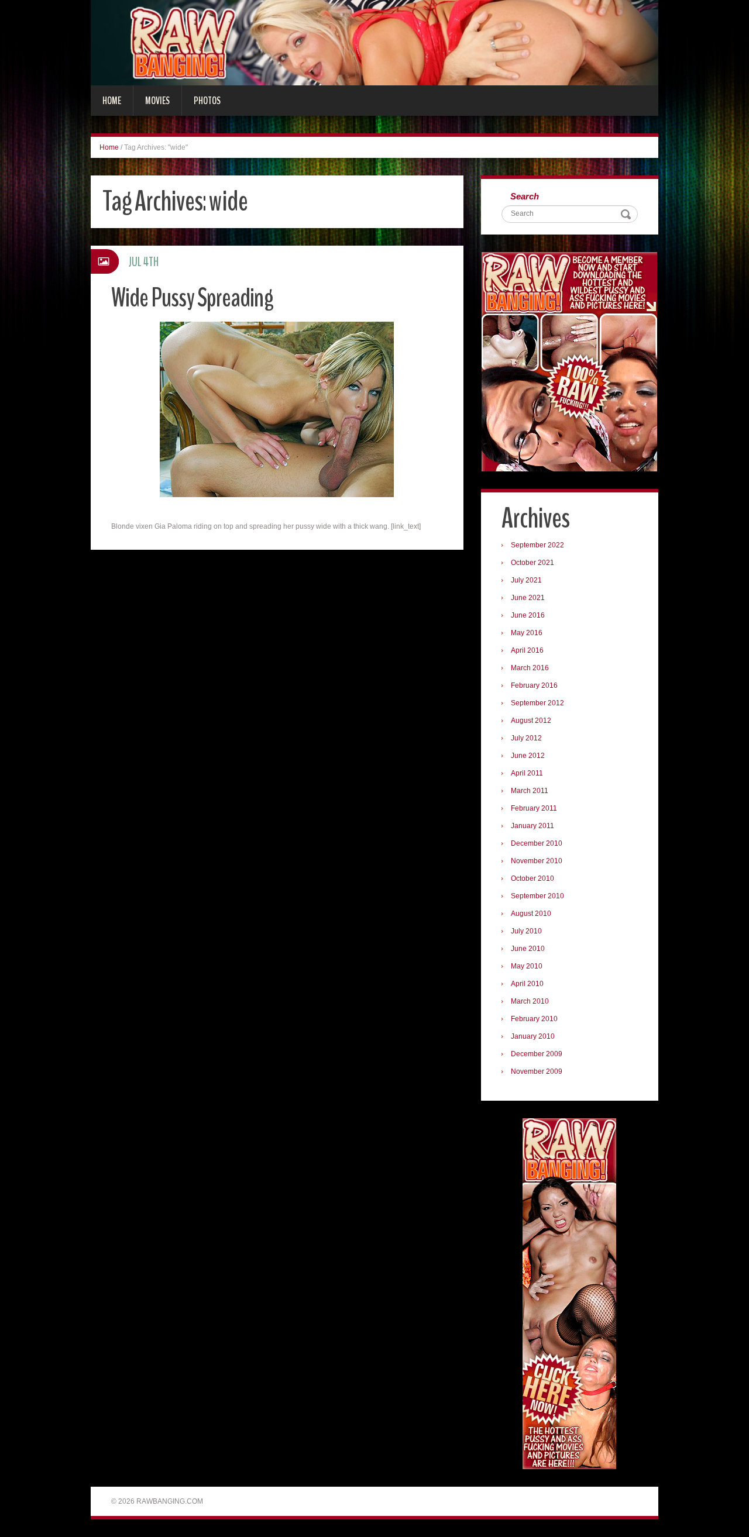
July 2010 (526, 931)
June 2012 (528, 756)
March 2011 (529, 791)
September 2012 (537, 703)
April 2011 (527, 773)
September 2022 (537, 545)
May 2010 (526, 966)
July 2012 (526, 738)
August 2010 (531, 913)
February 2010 (534, 1019)
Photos (207, 101)
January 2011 (532, 826)
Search (524, 196)
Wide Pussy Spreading (192, 298)
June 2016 (528, 615)
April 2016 (527, 650)
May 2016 (526, 633)
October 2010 (532, 878)
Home (111, 101)
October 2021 (532, 563)
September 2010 (537, 896)
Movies (157, 101)
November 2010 (536, 861)
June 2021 (528, 598)
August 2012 (531, 720)
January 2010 (533, 1036)
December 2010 (536, 843)
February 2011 (534, 808)
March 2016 (530, 668)
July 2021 (526, 580)
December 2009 (536, 1054)
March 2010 (530, 1001)
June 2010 (528, 949)
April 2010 (527, 984)
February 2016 (534, 685)
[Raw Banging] (374, 42)
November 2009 (536, 1071)
